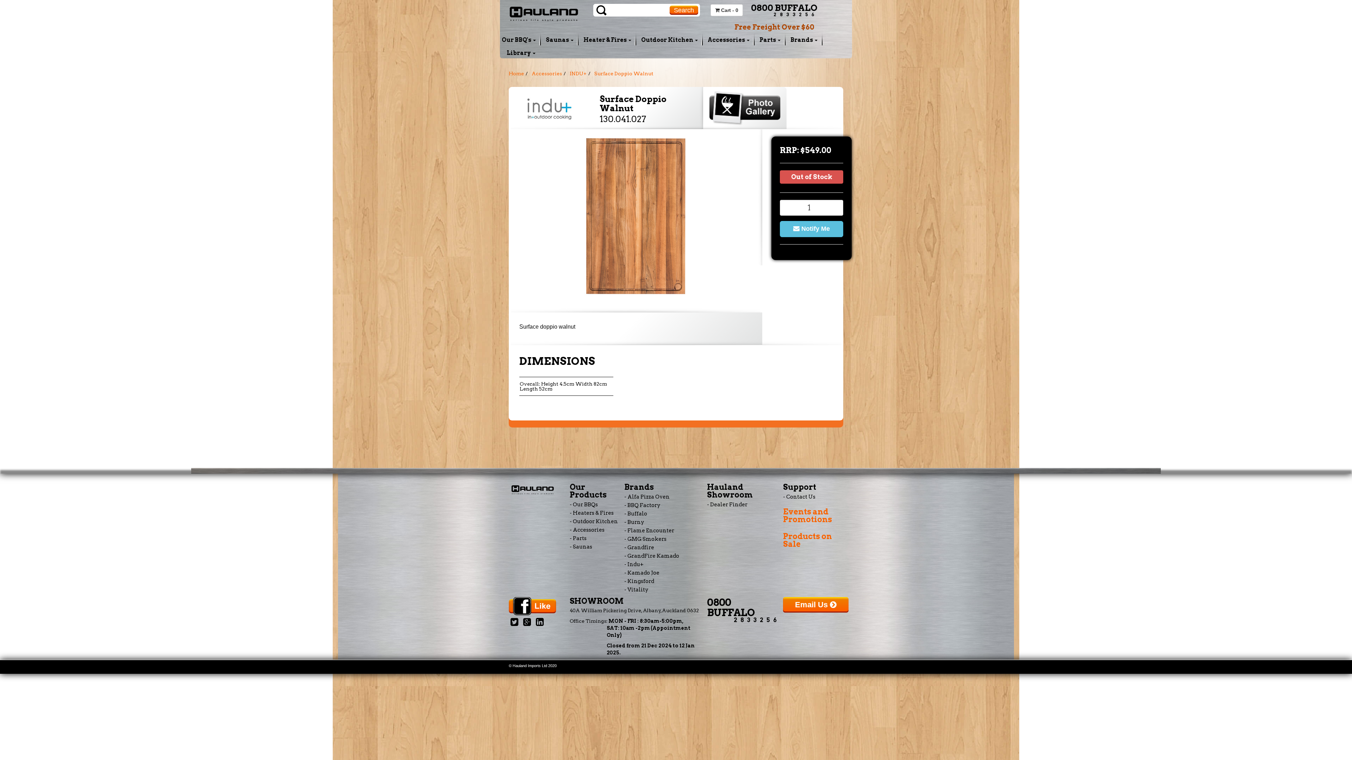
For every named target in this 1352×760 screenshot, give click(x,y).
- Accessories (587, 530)
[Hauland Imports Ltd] (544, 13)
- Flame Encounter (649, 530)
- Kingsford (639, 581)
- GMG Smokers (645, 539)
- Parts (578, 538)
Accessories (727, 40)
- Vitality (636, 590)
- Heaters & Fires (592, 513)
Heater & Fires (605, 40)
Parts (768, 40)
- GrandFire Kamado (651, 556)
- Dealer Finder (727, 504)
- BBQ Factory (642, 505)
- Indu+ (634, 564)
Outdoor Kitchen (667, 40)
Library (519, 53)
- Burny (634, 522)
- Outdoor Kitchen (594, 521)
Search (684, 10)
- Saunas (581, 547)
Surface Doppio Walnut (623, 73)
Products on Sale (807, 540)
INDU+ (578, 73)
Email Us (812, 604)
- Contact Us (799, 497)
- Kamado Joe (641, 573)
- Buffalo (635, 514)
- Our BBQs (584, 504)
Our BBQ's (517, 40)
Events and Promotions (807, 515)
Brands (802, 40)
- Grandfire (639, 547)
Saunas (558, 40)
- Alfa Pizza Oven (647, 497)
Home (516, 73)
